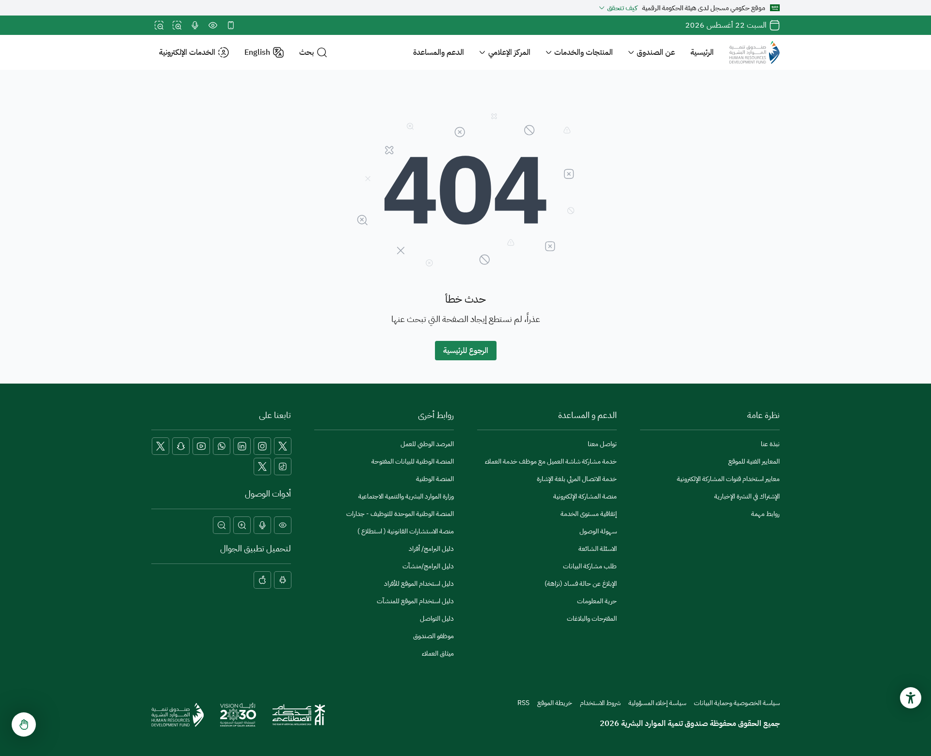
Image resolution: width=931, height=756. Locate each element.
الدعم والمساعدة (438, 52)
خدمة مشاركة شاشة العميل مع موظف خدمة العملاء (551, 461)
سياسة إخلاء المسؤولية (657, 703)
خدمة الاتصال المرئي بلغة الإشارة (577, 479)
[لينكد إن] (242, 446)
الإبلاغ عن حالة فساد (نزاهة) (581, 584)
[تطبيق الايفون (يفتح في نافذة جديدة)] (262, 580)
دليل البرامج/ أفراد (431, 549)
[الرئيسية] (754, 52)
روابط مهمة (765, 514)
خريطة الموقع (554, 703)
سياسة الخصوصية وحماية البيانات (737, 703)
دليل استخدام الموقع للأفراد (419, 584)
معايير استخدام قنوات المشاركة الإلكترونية (728, 479)
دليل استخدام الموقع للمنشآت (415, 601)
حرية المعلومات (597, 601)
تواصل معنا (602, 444)
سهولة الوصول (598, 531)
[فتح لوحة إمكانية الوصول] (910, 697)
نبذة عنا (770, 444)
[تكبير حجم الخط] (177, 25)
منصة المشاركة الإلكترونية (585, 496)
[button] (313, 52)
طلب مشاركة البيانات (590, 566)
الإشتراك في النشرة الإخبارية (747, 496)
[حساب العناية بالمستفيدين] (160, 446)
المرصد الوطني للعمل (427, 444)
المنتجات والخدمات (583, 52)
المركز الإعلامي (509, 52)
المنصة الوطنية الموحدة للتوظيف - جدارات (400, 514)
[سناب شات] (181, 446)
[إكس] (282, 446)
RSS (523, 703)
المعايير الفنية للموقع (754, 461)
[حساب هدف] (262, 466)
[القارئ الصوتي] (195, 25)
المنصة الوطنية (435, 479)
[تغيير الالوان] (213, 25)
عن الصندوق (656, 52)
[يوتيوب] (201, 446)
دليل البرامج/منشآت (428, 566)
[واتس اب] (221, 446)
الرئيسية (702, 52)
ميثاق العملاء (438, 653)
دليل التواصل (437, 618)
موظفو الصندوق (433, 636)
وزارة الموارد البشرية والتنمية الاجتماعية (406, 496)
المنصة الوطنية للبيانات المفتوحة (412, 461)
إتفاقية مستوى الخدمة (589, 514)
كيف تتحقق (622, 8)
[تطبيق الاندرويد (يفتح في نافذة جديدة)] (282, 580)
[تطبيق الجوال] (231, 25)
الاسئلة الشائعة (597, 549)
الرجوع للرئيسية (465, 350)
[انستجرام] (262, 446)
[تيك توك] (282, 466)
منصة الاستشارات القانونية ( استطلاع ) (405, 531)
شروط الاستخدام (600, 703)
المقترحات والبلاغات (592, 618)
